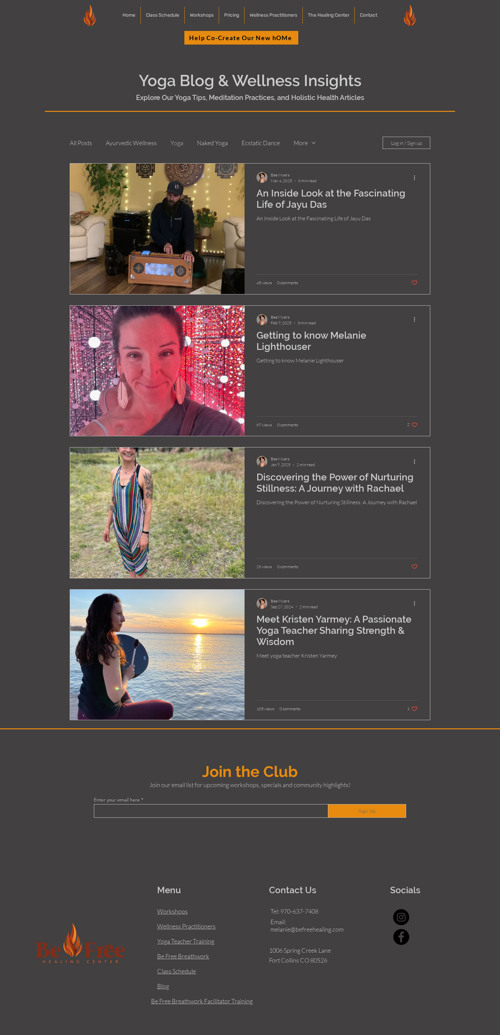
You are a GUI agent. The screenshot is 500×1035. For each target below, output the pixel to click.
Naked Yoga (212, 143)
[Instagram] (401, 917)
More (301, 143)
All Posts (81, 143)
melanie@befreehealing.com (307, 929)
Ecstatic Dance (260, 143)
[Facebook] (401, 937)
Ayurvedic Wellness (131, 143)
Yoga (176, 143)
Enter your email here (117, 799)
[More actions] (417, 177)
